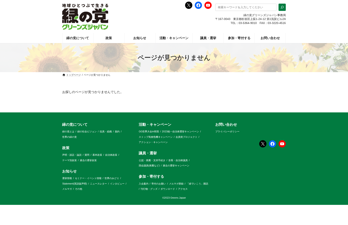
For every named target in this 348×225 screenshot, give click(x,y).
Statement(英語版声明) (74, 183)
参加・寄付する (151, 177)
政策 (65, 148)
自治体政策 (111, 154)
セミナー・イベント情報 (88, 178)
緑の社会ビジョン (87, 131)
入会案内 (143, 183)
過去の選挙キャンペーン (176, 165)
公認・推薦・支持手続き (152, 160)
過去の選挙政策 (88, 160)
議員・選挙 (148, 153)
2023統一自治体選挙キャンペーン (180, 131)
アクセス (183, 189)
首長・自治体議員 (178, 160)
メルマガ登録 (176, 183)
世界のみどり (112, 178)
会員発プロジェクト (186, 137)
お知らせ (69, 171)
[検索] (282, 7)
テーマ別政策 (69, 160)
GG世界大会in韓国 (149, 131)
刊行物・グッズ (149, 189)
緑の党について (75, 124)
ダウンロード (168, 189)
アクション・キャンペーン (153, 142)
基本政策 (97, 154)
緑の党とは (68, 131)
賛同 (87, 154)
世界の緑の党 (69, 137)
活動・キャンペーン (155, 124)
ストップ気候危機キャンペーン (156, 137)
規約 (117, 131)
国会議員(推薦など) (149, 165)
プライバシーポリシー (227, 131)
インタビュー (117, 183)
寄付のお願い (158, 183)
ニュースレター (98, 183)
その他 (78, 189)
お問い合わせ (226, 124)
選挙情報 (67, 178)
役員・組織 (106, 131)
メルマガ (67, 189)
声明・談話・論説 (72, 154)
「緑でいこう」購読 (197, 183)
